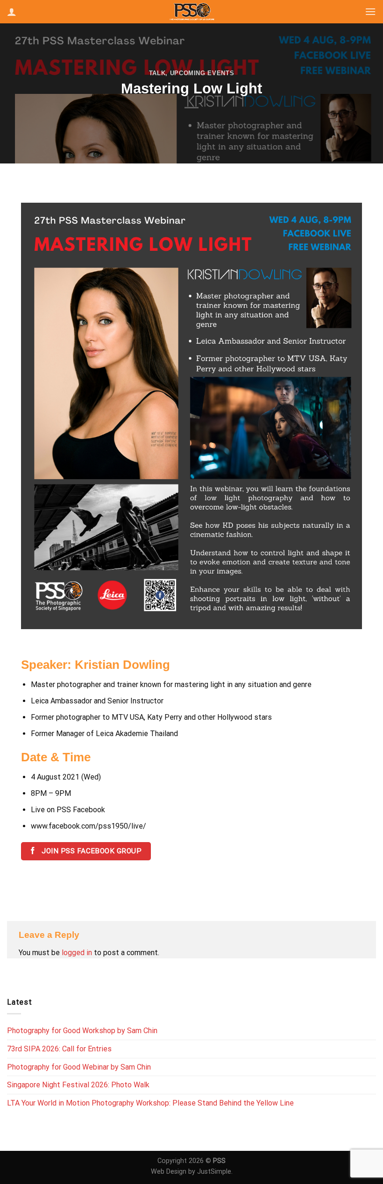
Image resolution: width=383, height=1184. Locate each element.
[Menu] (370, 11)
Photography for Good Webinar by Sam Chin (79, 1067)
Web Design (168, 1172)
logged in (77, 952)
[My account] (11, 11)
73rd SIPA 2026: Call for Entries (59, 1048)
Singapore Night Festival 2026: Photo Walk (78, 1084)
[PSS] (191, 11)
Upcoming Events (202, 73)
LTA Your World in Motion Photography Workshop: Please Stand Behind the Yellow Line (150, 1103)
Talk (157, 73)
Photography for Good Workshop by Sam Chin (82, 1030)
